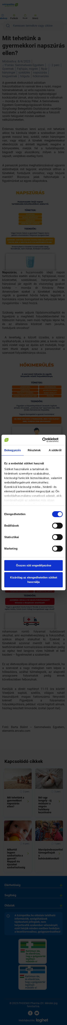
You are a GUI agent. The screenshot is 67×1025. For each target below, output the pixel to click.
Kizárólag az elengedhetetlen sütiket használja (33, 579)
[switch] (57, 526)
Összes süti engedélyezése (33, 565)
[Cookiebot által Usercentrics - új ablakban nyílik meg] (47, 439)
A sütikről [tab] (55, 450)
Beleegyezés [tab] (12, 450)
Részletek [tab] (34, 450)
